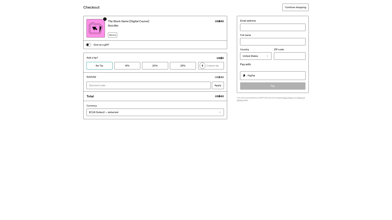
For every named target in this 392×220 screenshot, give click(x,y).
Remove (112, 35)
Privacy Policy (287, 98)
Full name (245, 35)
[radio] (272, 75)
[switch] (88, 44)
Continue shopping (295, 7)
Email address (248, 20)
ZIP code (279, 49)
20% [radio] (155, 65)
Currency (92, 105)
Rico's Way (113, 25)
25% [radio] (182, 65)
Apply (218, 85)
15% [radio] (127, 65)
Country (244, 49)
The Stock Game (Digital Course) (128, 21)
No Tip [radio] (99, 65)
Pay (273, 85)
